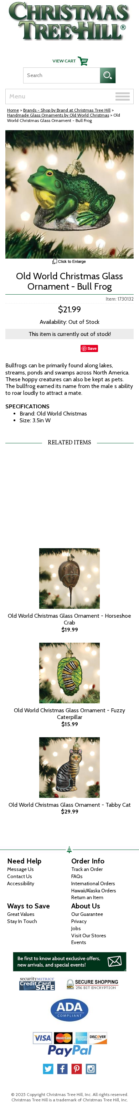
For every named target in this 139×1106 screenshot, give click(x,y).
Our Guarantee (87, 914)
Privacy (79, 921)
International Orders (93, 883)
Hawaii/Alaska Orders (93, 890)
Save (92, 348)
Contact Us (19, 876)
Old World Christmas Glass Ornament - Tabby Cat (70, 804)
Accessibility (20, 883)
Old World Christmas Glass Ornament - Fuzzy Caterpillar (69, 713)
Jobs (76, 928)
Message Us (20, 869)
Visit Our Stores (88, 935)
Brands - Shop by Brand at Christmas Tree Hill (66, 110)
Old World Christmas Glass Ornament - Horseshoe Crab (69, 619)
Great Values (21, 914)
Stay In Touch (22, 921)
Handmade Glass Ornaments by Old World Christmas (58, 115)
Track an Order (87, 869)
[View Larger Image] (69, 194)
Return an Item (87, 897)
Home (13, 110)
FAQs (77, 876)
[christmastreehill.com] (69, 19)
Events (78, 942)
